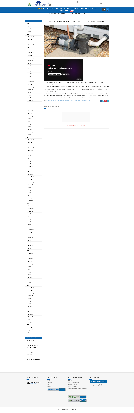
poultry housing (30, 352)
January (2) (30, 31)
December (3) (31, 253)
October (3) (30, 316)
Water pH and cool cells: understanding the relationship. (59, 21)
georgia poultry (54, 100)
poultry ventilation (30, 354)
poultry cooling (78, 100)
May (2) (29, 95)
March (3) (30, 29)
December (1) (31, 50)
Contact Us (70, 380)
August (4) (30, 329)
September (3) (31, 261)
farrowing (33, 340)
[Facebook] (90, 385)
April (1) (29, 26)
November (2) (31, 39)
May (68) (30, 322)
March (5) (30, 306)
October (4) (30, 42)
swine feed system (31, 357)
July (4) (29, 298)
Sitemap (70, 394)
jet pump (67, 100)
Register (101, 3)
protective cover (52, 93)
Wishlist (49, 386)
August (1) (30, 60)
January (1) (30, 102)
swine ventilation (36, 359)
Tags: (45, 100)
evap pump (72, 100)
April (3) (29, 243)
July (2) (29, 118)
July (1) (29, 63)
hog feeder (36, 345)
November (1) (31, 52)
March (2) (30, 198)
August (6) (30, 237)
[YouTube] (99, 385)
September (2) (31, 293)
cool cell (28, 340)
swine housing (29, 359)
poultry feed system (31, 350)
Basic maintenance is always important (96, 21)
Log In (106, 3)
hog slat (48, 100)
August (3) (30, 116)
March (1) (30, 73)
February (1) (31, 76)
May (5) (29, 272)
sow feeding (37, 354)
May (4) (29, 303)
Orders (49, 380)
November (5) (31, 287)
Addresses (49, 382)
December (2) (31, 36)
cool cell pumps (61, 100)
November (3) (31, 176)
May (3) (29, 192)
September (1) (31, 44)
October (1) (30, 55)
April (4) (29, 274)
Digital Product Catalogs (73, 382)
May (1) (29, 68)
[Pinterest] (96, 385)
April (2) (29, 126)
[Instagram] (102, 385)
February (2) (31, 132)
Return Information (72, 386)
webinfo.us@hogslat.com (35, 385)
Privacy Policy (71, 392)
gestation (36, 342)
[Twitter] (93, 385)
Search (77, 2)
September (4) (31, 208)
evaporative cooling (86, 100)
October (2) (30, 110)
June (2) (29, 65)
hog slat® (35, 347)
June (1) (29, 121)
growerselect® (30, 345)
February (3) (31, 200)
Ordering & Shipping (72, 384)
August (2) (30, 150)
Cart (48, 384)
